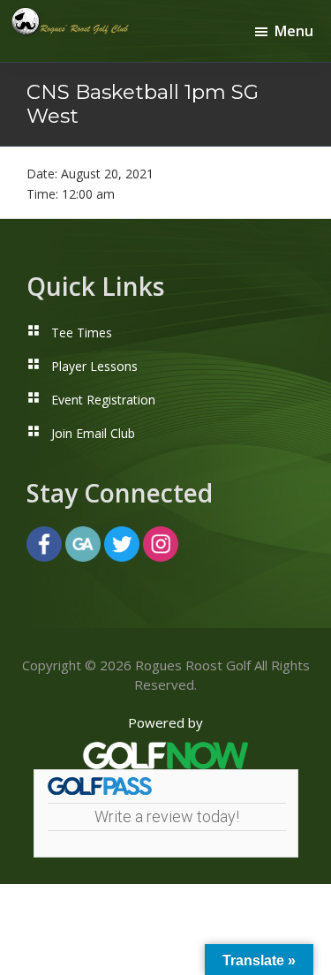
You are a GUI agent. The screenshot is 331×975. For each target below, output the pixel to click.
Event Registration (103, 399)
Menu (294, 31)
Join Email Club (93, 433)
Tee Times (81, 332)
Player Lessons (94, 366)
